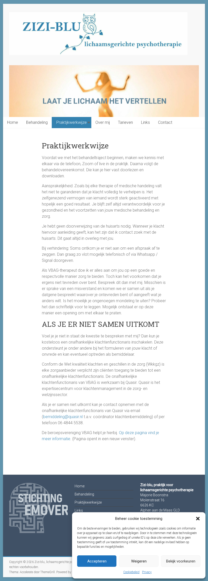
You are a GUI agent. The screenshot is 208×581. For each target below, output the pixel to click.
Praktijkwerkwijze (71, 122)
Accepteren (97, 561)
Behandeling (37, 122)
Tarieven (125, 122)
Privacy (147, 572)
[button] (197, 518)
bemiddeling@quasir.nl (63, 416)
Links (145, 122)
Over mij (102, 122)
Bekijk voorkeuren (180, 561)
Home (12, 122)
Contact (165, 122)
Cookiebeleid (131, 572)
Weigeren (139, 561)
